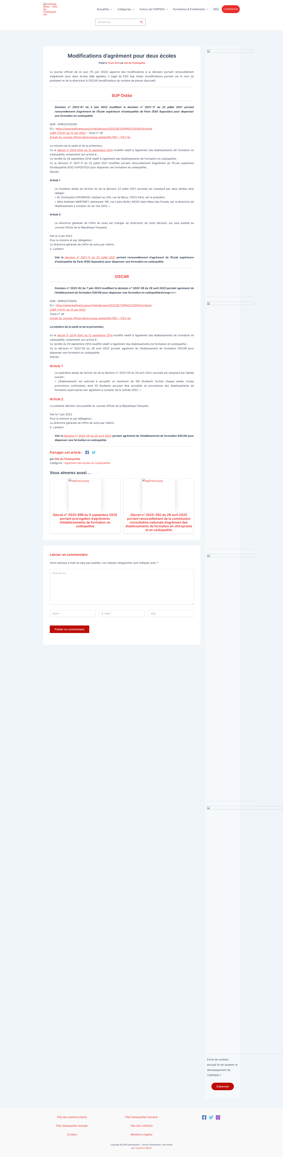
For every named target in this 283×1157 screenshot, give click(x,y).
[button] (110, 9)
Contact (72, 1134)
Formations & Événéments (189, 9)
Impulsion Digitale (143, 1148)
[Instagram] (218, 1117)
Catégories (124, 9)
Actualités (103, 9)
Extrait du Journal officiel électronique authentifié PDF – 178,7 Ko (90, 137)
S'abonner (222, 1086)
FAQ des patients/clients (72, 1117)
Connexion (231, 9)
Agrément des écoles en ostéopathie (87, 463)
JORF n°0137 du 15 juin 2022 (68, 133)
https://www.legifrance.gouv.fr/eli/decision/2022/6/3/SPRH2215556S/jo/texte (104, 128)
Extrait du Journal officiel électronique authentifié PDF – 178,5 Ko (90, 318)
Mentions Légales (141, 1134)
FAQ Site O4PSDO (142, 1125)
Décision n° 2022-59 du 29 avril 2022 (87, 435)
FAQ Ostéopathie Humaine (141, 1117)
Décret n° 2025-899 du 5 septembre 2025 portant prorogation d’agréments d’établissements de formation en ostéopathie (85, 520)
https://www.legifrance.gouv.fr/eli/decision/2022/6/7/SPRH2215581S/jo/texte (103, 305)
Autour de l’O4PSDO (152, 9)
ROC (216, 9)
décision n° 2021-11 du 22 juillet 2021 (90, 257)
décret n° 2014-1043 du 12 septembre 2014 (85, 150)
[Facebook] (204, 1117)
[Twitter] (211, 1117)
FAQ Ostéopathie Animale (72, 1125)
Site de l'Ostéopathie (134, 63)
